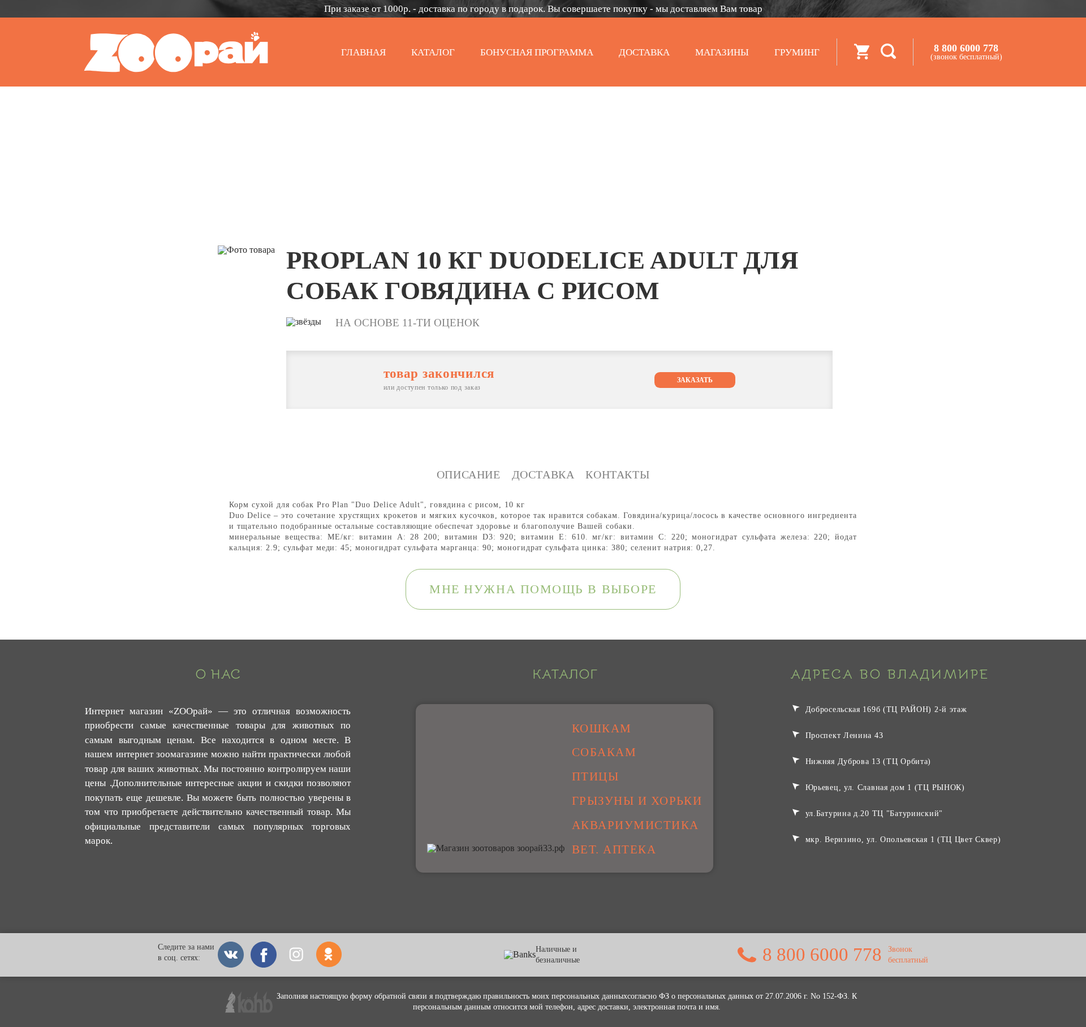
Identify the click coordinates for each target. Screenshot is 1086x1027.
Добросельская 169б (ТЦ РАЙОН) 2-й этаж (885, 709)
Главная (363, 52)
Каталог (433, 52)
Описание (469, 474)
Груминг (797, 52)
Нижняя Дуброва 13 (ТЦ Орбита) (867, 761)
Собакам (604, 752)
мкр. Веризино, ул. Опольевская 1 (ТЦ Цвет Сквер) (902, 839)
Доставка (644, 52)
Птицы (595, 776)
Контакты (617, 474)
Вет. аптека (614, 849)
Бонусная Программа (536, 52)
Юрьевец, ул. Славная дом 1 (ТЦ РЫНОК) (884, 787)
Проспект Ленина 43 (843, 735)
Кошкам (602, 728)
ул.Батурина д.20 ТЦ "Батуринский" (873, 813)
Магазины (722, 52)
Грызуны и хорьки (637, 801)
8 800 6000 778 (966, 52)
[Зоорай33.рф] (176, 52)
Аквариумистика (635, 825)
